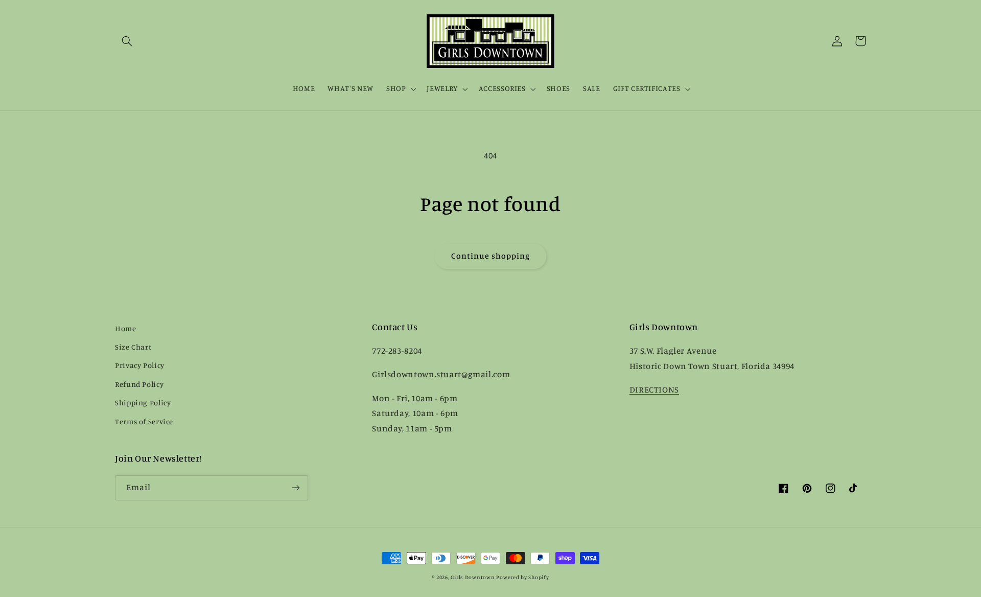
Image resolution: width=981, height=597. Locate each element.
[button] (126, 41)
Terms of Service (144, 421)
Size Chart (133, 346)
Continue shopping (490, 256)
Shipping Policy (143, 402)
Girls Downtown (473, 577)
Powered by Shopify (522, 577)
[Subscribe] (296, 487)
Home (125, 328)
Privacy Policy (140, 365)
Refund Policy (139, 384)
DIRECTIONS (654, 389)
